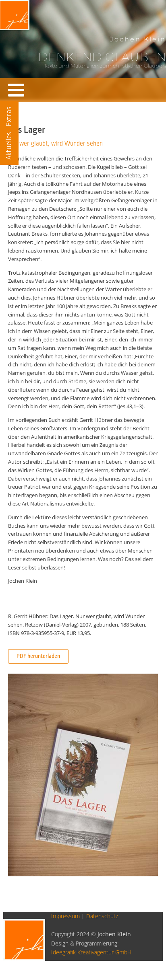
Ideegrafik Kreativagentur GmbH (91, 952)
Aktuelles (9, 146)
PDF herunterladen (38, 656)
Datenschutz (102, 916)
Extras (9, 116)
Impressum (65, 916)
